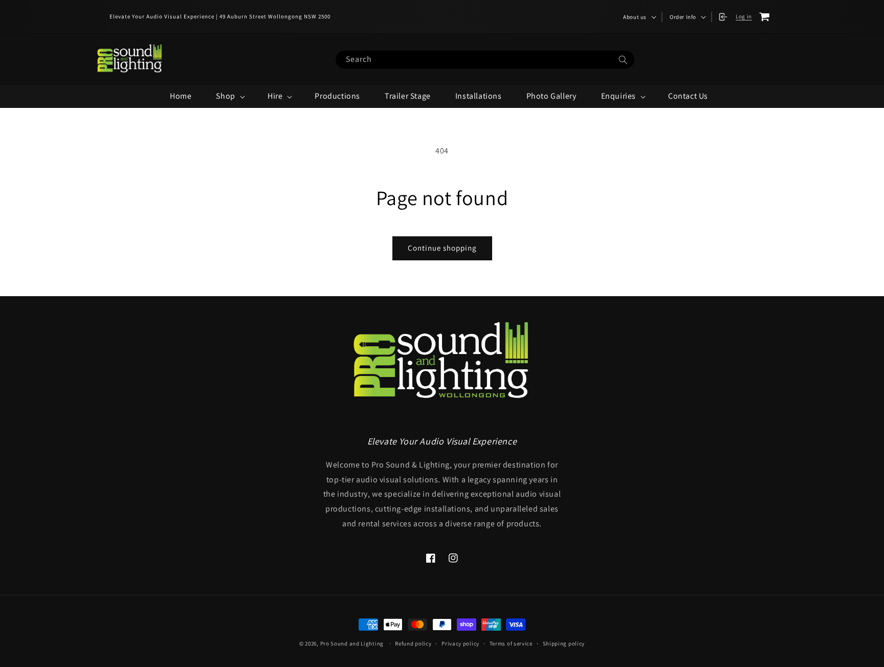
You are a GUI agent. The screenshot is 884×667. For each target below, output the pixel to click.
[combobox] (485, 60)
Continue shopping (442, 248)
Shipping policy (564, 643)
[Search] (623, 60)
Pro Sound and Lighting (352, 643)
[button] (638, 17)
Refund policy (413, 643)
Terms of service (511, 643)
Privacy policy (460, 643)
